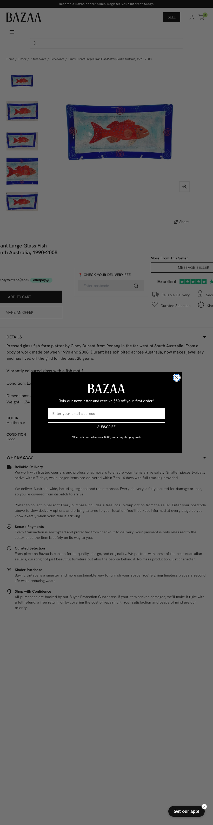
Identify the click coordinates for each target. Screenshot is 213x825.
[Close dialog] (176, 377)
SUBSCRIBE (106, 426)
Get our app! (186, 811)
